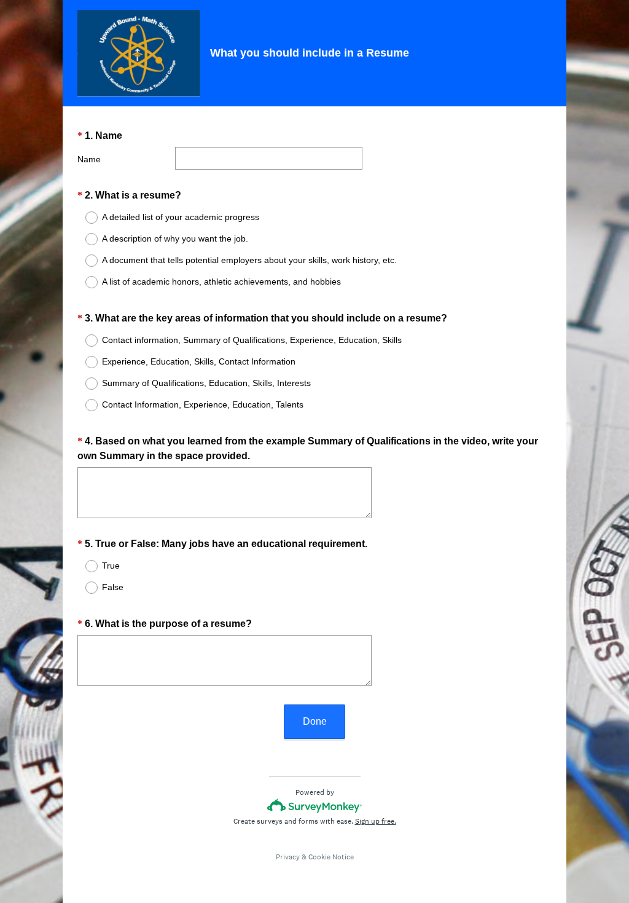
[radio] (83, 217)
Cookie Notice (331, 857)
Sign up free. (375, 821)
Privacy (288, 857)
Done (315, 721)
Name (89, 159)
